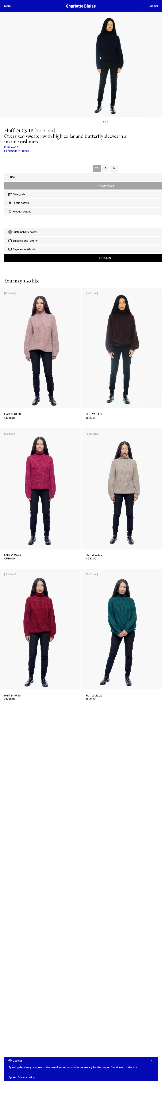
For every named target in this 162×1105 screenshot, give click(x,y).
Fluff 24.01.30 (12, 414)
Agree (12, 1077)
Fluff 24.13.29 (94, 695)
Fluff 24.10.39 (12, 695)
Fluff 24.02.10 (94, 554)
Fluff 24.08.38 (12, 554)
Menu (7, 5)
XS (97, 168)
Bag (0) (153, 5)
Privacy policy (26, 1077)
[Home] (81, 6)
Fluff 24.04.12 (94, 414)
